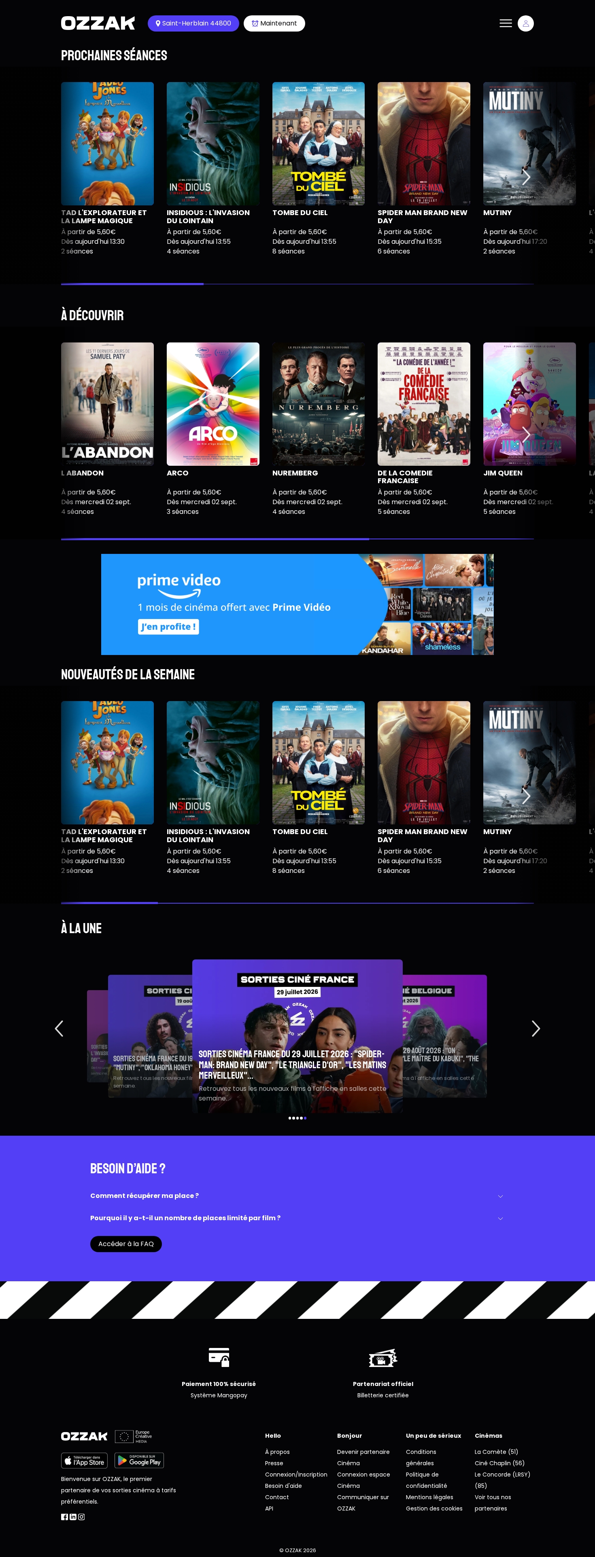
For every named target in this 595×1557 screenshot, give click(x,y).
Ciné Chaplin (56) (500, 1463)
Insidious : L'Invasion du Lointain (208, 216)
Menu (505, 23)
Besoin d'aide (283, 1486)
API (269, 1508)
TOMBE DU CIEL (300, 212)
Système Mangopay (219, 1395)
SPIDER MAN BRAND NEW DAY (423, 216)
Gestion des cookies (434, 1508)
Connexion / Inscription (526, 23)
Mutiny (497, 212)
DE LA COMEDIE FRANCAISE (405, 477)
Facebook (64, 1517)
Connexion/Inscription (296, 1474)
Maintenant (278, 23)
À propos (277, 1452)
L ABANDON (82, 473)
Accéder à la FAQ (126, 1244)
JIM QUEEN (503, 473)
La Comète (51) (496, 1452)
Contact (277, 1497)
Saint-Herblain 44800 (196, 23)
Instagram (81, 1517)
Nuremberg (295, 473)
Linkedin (73, 1517)
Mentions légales (429, 1497)
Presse (274, 1463)
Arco (178, 473)
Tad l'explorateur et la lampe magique (104, 216)
